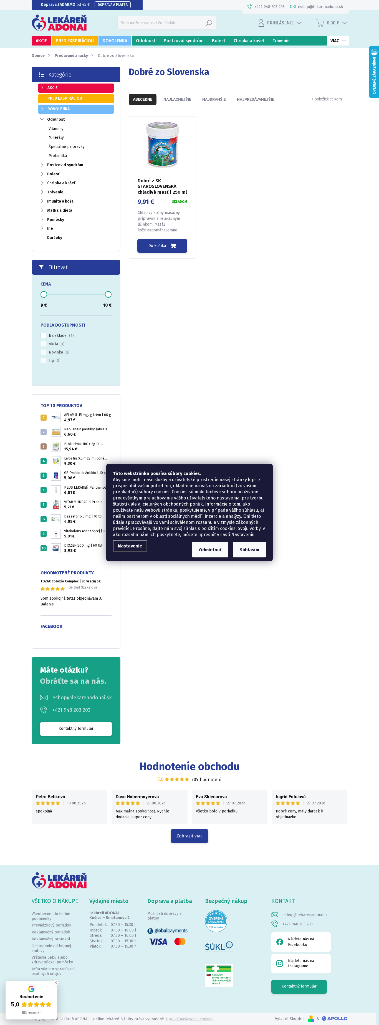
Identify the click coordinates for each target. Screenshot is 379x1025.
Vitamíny (56, 128)
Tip (54, 360)
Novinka (58, 352)
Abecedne (142, 99)
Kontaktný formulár (76, 728)
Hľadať (209, 22)
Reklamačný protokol (51, 939)
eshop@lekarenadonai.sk (82, 698)
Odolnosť (56, 119)
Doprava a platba (113, 5)
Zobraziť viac (189, 836)
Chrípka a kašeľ (61, 183)
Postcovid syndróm (65, 165)
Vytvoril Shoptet (289, 1018)
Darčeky (54, 237)
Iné (50, 228)
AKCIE (52, 87)
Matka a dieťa (59, 210)
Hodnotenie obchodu (190, 766)
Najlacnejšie (177, 99)
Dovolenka (58, 109)
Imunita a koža (60, 201)
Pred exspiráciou (64, 98)
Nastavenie (130, 546)
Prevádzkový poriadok (51, 925)
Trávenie (55, 192)
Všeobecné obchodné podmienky (51, 916)
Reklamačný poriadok (51, 932)
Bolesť (53, 174)
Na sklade (60, 335)
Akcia (56, 344)
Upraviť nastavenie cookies (189, 1019)
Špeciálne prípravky (67, 146)
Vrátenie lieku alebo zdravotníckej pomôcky (52, 960)
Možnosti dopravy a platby (164, 916)
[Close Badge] (56, 982)
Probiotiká (58, 155)
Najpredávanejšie (255, 99)
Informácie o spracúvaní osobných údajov (53, 971)
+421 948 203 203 (71, 710)
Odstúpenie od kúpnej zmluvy (51, 948)
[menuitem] (41, 41)
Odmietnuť (210, 549)
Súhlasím (249, 549)
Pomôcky (55, 219)
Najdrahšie (214, 99)
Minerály (56, 137)
